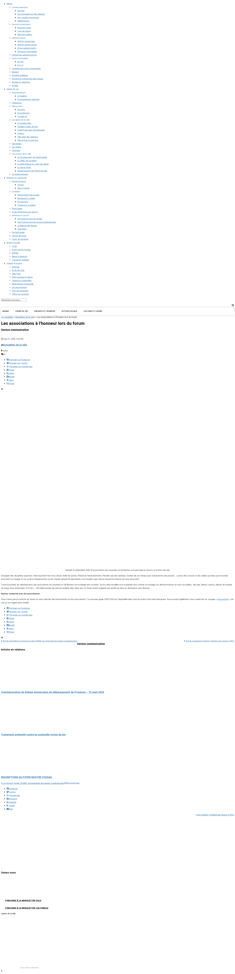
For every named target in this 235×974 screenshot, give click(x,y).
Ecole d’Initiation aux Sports (25, 212)
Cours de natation (20, 239)
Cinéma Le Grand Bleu (22, 280)
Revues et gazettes (21, 82)
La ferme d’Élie (24, 167)
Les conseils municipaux (28, 17)
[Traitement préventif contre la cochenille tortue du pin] (117, 714)
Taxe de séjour (24, 31)
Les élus (20, 11)
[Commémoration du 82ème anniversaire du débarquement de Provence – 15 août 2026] (117, 671)
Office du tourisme (20, 294)
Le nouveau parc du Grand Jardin (32, 157)
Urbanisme (17, 103)
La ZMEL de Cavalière (27, 161)
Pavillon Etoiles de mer (27, 127)
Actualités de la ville (15, 344)
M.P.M (20, 62)
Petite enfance (19, 181)
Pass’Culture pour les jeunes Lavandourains (36, 222)
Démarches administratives (24, 55)
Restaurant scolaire (26, 198)
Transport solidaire (20, 260)
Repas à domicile (19, 256)
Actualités (22, 96)
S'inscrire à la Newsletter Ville (23, 900)
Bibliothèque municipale (23, 284)
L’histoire (16, 150)
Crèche (20, 185)
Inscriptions (22, 202)
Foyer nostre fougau (21, 250)
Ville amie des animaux (27, 137)
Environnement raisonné (28, 99)
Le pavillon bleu (24, 123)
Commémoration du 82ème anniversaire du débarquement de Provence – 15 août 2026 (52, 692)
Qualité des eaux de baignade (30, 130)
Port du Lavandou (20, 291)
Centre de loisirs (19, 236)
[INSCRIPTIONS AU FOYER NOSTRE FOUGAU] (117, 756)
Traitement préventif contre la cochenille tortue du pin (33, 734)
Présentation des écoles (28, 195)
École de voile (18, 270)
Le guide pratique (20, 174)
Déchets (21, 110)
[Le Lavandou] (21, 318)
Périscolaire (17, 209)
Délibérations (23, 21)
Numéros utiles (24, 28)
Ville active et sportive (27, 140)
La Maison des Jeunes (27, 226)
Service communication (15, 329)
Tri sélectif (22, 116)
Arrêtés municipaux (26, 41)
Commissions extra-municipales (26, 68)
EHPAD (15, 253)
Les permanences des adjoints (31, 14)
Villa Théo (16, 274)
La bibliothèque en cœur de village (33, 164)
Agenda (15, 267)
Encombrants (23, 113)
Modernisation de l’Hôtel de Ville (32, 171)
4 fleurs (20, 133)
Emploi (15, 85)
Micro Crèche (23, 188)
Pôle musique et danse (22, 277)
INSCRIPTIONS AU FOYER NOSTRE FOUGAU (26, 777)
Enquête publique (20, 75)
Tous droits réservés (29, 968)
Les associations (19, 287)
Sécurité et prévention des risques (27, 79)
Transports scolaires (26, 205)
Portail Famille (18, 232)
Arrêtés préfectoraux (27, 45)
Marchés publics (24, 34)
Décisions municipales (27, 51)
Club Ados (22, 229)
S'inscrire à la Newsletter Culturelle (26, 908)
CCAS (14, 246)
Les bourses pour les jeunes (29, 219)
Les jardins (16, 147)
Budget (15, 72)
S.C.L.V (20, 65)
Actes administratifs (26, 48)
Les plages (16, 144)
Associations (223, 599)
